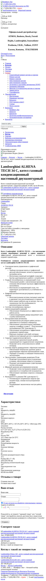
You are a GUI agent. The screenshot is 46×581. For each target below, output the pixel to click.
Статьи (12, 104)
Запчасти (8, 144)
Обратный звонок (24, 10)
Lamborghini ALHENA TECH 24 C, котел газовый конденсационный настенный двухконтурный (19, 538)
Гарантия (4, 571)
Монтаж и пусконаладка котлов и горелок (24, 88)
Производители (13, 571)
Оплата (7, 67)
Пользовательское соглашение (20, 117)
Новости (12, 112)
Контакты (8, 119)
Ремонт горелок (15, 79)
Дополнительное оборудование (16, 142)
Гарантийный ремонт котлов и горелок (23, 75)
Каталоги (12, 100)
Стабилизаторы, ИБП (13, 146)
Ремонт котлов (14, 77)
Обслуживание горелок (18, 83)
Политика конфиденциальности (21, 115)
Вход (2, 55)
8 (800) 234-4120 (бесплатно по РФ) (16, 6)
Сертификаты (14, 92)
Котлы (20, 157)
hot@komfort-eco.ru (10, 10)
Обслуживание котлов (17, 81)
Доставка (8, 69)
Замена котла (14, 90)
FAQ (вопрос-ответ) (16, 102)
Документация (10, 94)
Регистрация (10, 55)
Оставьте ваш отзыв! (8, 483)
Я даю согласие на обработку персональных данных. (22, 503)
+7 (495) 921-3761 (9, 4)
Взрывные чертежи (16, 98)
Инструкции (14, 96)
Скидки (8, 71)
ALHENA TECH (7, 205)
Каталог (12, 157)
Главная (8, 63)
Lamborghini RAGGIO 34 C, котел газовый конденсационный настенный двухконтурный (18, 561)
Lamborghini (5, 201)
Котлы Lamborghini (15, 565)
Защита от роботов (8, 505)
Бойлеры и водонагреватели (15, 138)
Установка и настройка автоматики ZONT (24, 84)
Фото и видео (14, 106)
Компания (9, 108)
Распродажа (9, 132)
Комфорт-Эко (14, 110)
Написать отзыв (7, 223)
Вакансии (13, 114)
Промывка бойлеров (16, 86)
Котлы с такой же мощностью (12, 545)
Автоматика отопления (13, 140)
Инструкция (8, 394)
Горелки (8, 136)
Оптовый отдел (6, 54)
